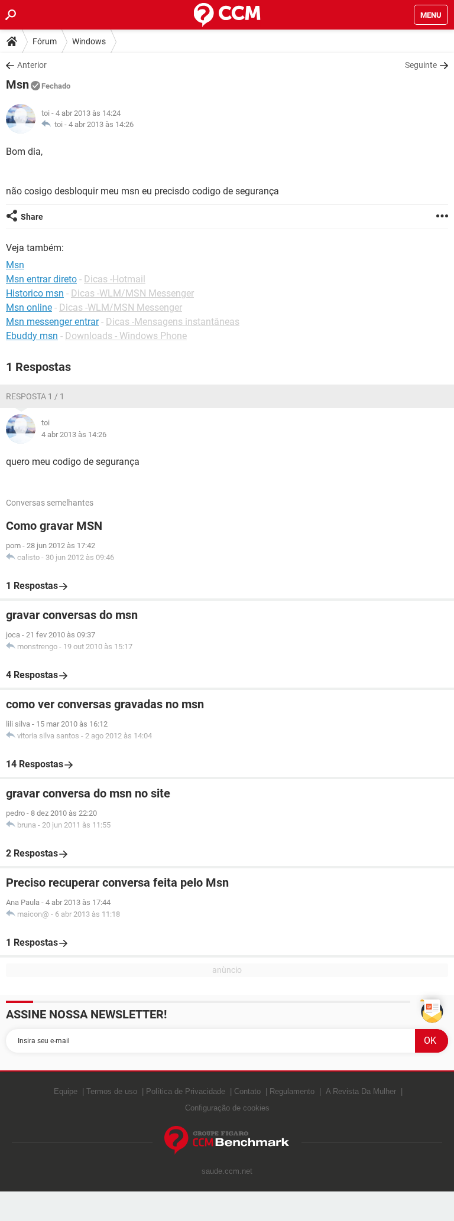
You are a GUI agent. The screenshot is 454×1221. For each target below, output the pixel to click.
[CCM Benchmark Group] (227, 1140)
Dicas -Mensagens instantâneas (172, 321)
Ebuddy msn (32, 335)
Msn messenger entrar (52, 321)
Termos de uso (111, 1091)
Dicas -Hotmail (114, 279)
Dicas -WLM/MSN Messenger (132, 293)
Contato (247, 1091)
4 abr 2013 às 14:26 (101, 124)
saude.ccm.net (227, 1171)
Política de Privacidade (185, 1091)
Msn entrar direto (41, 279)
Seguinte (421, 65)
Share (32, 217)
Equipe (65, 1091)
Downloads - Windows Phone (126, 335)
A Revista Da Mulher (361, 1091)
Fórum (45, 41)
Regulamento (292, 1091)
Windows (89, 41)
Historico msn (35, 293)
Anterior (32, 65)
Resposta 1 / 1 (35, 396)
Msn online (29, 307)
